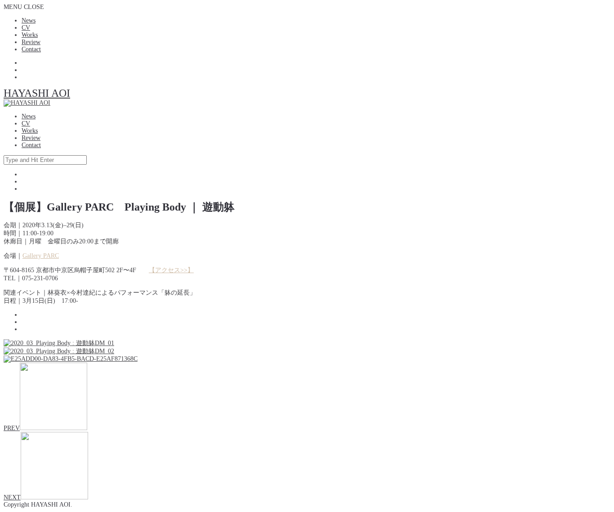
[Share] (584, 10)
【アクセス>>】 (171, 270)
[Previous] (15, 256)
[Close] (604, 10)
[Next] (598, 256)
